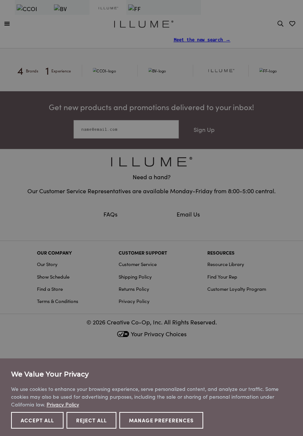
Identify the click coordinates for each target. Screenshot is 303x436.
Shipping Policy (135, 276)
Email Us (188, 214)
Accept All (37, 420)
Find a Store (50, 288)
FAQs (111, 214)
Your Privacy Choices (159, 334)
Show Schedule (53, 276)
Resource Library (225, 264)
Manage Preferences (161, 420)
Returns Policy (134, 288)
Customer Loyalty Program (236, 288)
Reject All (91, 420)
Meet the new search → (202, 39)
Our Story (47, 264)
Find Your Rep (222, 276)
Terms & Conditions (57, 300)
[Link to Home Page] (143, 23)
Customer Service (138, 264)
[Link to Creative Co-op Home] (151, 162)
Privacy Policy (134, 300)
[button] (7, 23)
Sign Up (204, 129)
